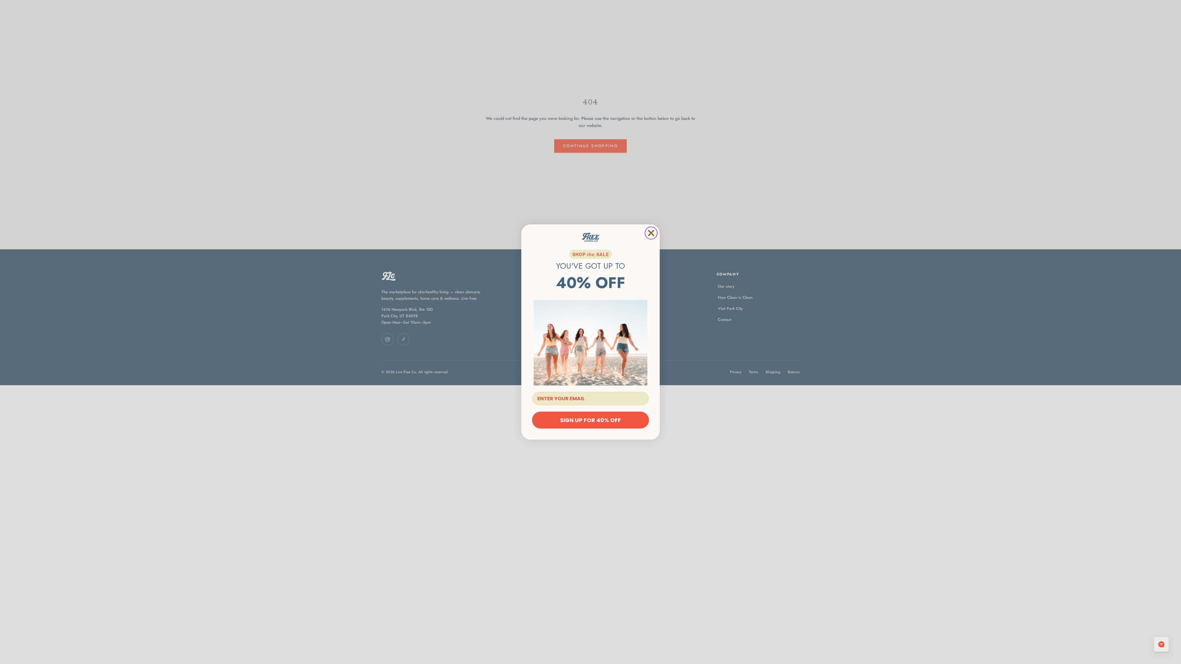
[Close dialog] (651, 233)
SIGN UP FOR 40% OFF (590, 420)
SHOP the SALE (590, 254)
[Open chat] (1161, 644)
